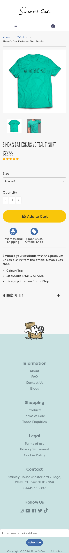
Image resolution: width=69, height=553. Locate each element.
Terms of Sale (34, 416)
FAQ (34, 376)
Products (34, 410)
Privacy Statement (34, 449)
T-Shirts (22, 37)
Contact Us (34, 382)
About (34, 371)
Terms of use (35, 443)
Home (6, 37)
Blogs (34, 388)
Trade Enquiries (34, 422)
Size (6, 173)
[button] (11, 159)
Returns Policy (13, 296)
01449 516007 (34, 488)
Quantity (10, 192)
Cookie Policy (34, 455)
